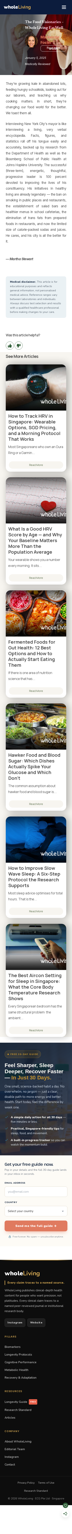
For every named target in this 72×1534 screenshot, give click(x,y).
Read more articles (53, 48)
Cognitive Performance (20, 1362)
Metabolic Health (16, 1370)
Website (36, 1322)
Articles (10, 1418)
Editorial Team (15, 1449)
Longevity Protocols (18, 1354)
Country (11, 1202)
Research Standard (18, 1410)
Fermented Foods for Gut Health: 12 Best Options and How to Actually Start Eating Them (31, 653)
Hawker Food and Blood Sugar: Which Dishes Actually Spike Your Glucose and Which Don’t (34, 766)
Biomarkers (13, 1347)
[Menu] (64, 7)
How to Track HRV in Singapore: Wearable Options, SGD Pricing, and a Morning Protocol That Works (34, 427)
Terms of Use (46, 1483)
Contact (10, 1464)
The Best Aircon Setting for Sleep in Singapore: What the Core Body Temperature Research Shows (35, 986)
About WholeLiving (18, 1441)
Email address (15, 1182)
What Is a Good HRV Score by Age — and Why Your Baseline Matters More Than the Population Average (35, 540)
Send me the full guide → (36, 1226)
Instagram (14, 1322)
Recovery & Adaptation (20, 1378)
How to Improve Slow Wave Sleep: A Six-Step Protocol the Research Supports (34, 876)
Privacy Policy (26, 1483)
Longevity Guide (20, 1402)
